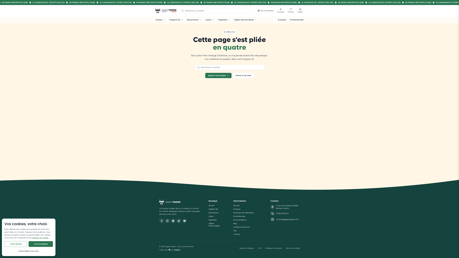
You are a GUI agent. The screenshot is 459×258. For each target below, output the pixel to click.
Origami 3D (213, 209)
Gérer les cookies (293, 248)
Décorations (214, 213)
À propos (282, 20)
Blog (235, 223)
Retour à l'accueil (243, 75)
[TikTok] (178, 220)
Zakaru (177, 250)
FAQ (235, 230)
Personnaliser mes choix (29, 251)
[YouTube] (184, 220)
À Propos (236, 209)
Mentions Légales (247, 248)
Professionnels (297, 20)
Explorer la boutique (217, 75)
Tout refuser (16, 244)
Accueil (236, 205)
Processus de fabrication (243, 213)
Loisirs (211, 216)
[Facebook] (161, 220)
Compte (280, 12)
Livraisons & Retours (241, 227)
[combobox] (216, 10)
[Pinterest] (173, 220)
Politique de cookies (273, 248)
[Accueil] (165, 10)
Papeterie (213, 220)
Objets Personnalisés (214, 224)
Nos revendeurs (267, 10)
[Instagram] (167, 220)
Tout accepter (41, 244)
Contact (236, 234)
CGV (259, 248)
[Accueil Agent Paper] (180, 202)
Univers (212, 205)
